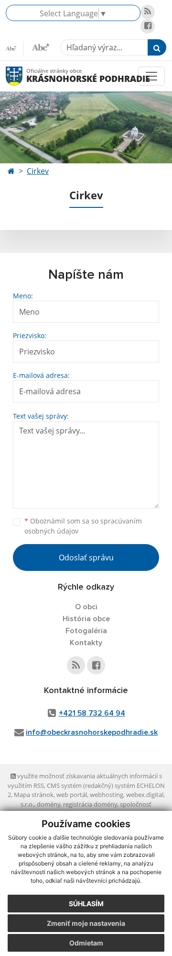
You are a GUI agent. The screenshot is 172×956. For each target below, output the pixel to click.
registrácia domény (90, 804)
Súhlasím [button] (86, 903)
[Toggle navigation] (151, 76)
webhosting (106, 794)
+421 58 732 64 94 (92, 713)
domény (48, 804)
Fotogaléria (86, 631)
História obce (86, 619)
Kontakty (86, 643)
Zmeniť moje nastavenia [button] (86, 923)
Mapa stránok (34, 794)
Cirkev (38, 171)
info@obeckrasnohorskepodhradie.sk (92, 732)
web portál (71, 794)
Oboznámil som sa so (83, 525)
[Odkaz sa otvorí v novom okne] (147, 12)
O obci (86, 607)
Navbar (23, 75)
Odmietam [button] (86, 943)
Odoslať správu (86, 557)
